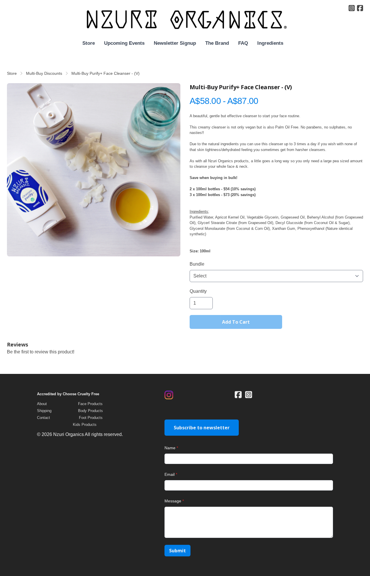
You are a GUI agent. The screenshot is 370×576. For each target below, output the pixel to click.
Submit (177, 550)
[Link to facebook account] (360, 8)
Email (169, 474)
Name (169, 447)
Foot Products (91, 417)
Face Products (90, 404)
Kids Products (85, 424)
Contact (43, 417)
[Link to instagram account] (352, 8)
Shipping (44, 411)
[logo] (185, 20)
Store (12, 73)
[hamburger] (11, 9)
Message (172, 501)
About (42, 404)
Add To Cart (236, 322)
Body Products (90, 411)
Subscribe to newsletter (202, 427)
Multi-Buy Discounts (44, 73)
